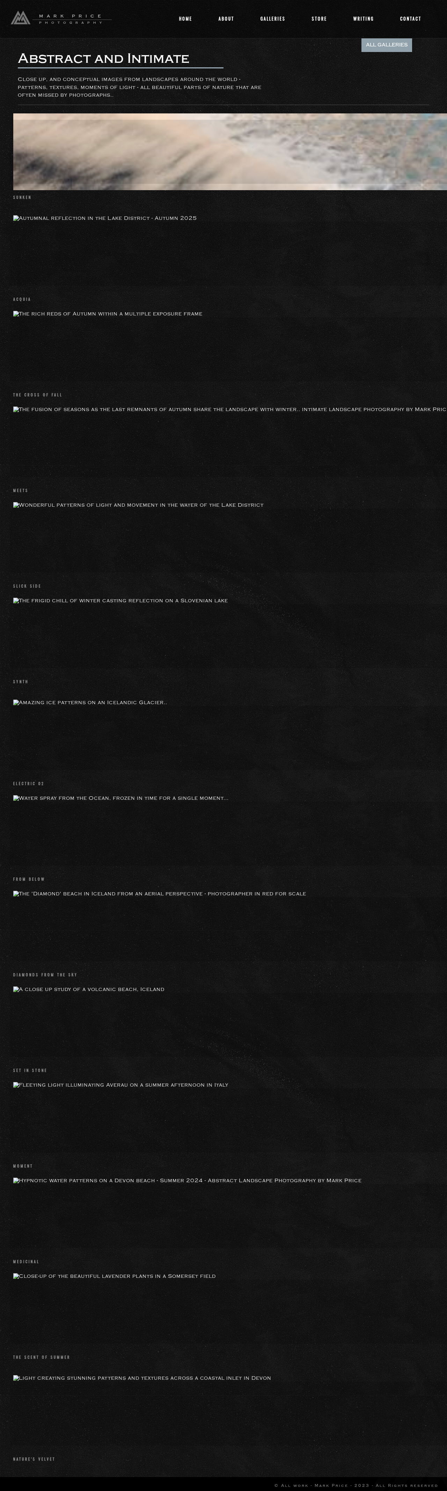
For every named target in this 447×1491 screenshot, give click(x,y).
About (226, 19)
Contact (411, 19)
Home (185, 19)
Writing (363, 19)
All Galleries (387, 45)
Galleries (273, 19)
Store (319, 19)
